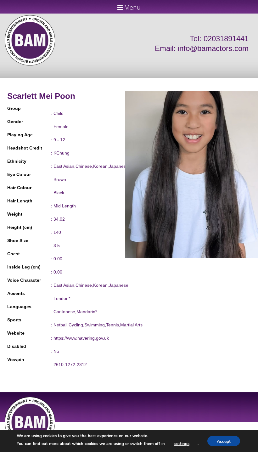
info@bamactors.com (213, 48)
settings (181, 444)
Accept (224, 441)
